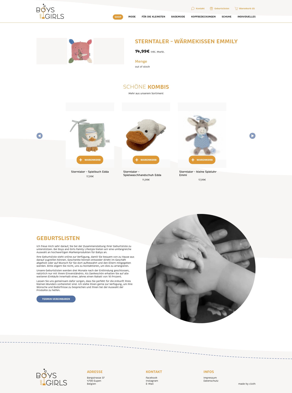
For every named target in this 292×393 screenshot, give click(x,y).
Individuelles (246, 16)
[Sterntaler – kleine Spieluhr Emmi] (202, 135)
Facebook (151, 377)
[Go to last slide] (39, 136)
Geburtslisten (221, 8)
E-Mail (150, 383)
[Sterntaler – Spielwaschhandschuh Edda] (146, 135)
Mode (132, 16)
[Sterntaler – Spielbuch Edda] (90, 135)
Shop (118, 17)
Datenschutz (210, 380)
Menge (141, 61)
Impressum (210, 377)
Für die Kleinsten (153, 16)
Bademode (178, 16)
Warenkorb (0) (247, 8)
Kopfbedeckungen (203, 16)
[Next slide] (252, 136)
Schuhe (226, 16)
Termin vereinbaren (56, 299)
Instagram (152, 380)
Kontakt (200, 8)
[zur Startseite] (50, 11)
